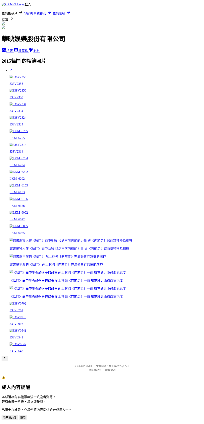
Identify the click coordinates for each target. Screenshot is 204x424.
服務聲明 (110, 370)
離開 (23, 417)
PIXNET (87, 366)
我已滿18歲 (9, 417)
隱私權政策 (94, 370)
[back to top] (5, 358)
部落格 (23, 51)
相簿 (10, 51)
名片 (36, 51)
